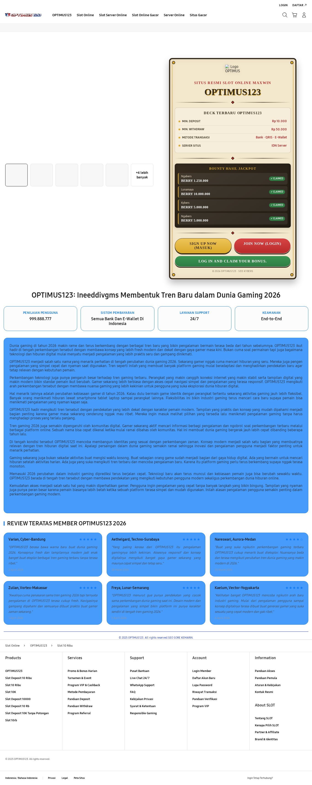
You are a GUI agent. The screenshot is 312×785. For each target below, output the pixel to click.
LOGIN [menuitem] (283, 5)
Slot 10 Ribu (13, 685)
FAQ (132, 692)
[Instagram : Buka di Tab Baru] (295, 778)
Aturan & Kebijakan (267, 685)
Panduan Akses (265, 671)
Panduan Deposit (79, 699)
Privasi (52, 778)
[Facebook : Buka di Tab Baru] (279, 778)
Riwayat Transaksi (204, 692)
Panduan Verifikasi (204, 699)
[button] (294, 15)
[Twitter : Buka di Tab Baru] (287, 778)
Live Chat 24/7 (139, 678)
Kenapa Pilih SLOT (267, 725)
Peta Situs (79, 778)
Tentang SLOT (264, 718)
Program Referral (79, 713)
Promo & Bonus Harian (82, 671)
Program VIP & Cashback (84, 685)
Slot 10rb (11, 720)
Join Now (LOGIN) (262, 244)
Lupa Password (202, 685)
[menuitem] (62, 16)
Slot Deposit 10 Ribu (18, 678)
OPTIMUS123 (13, 671)
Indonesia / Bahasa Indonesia (21, 778)
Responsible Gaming (143, 713)
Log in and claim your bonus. (232, 261)
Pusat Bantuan (139, 671)
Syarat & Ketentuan (143, 706)
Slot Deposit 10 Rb (17, 706)
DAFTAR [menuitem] (297, 5)
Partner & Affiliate (267, 732)
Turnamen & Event (79, 678)
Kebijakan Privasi (141, 699)
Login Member (201, 671)
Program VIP (200, 706)
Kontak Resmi (264, 692)
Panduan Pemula (266, 678)
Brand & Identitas (266, 739)
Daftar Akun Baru (203, 678)
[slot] (23, 15)
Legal (65, 778)
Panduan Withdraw (80, 706)
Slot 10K (10, 692)
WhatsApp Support (142, 685)
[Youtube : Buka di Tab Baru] (304, 778)
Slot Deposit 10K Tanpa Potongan (27, 713)
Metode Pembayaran (81, 692)
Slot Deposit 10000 (18, 699)
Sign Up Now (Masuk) (203, 246)
